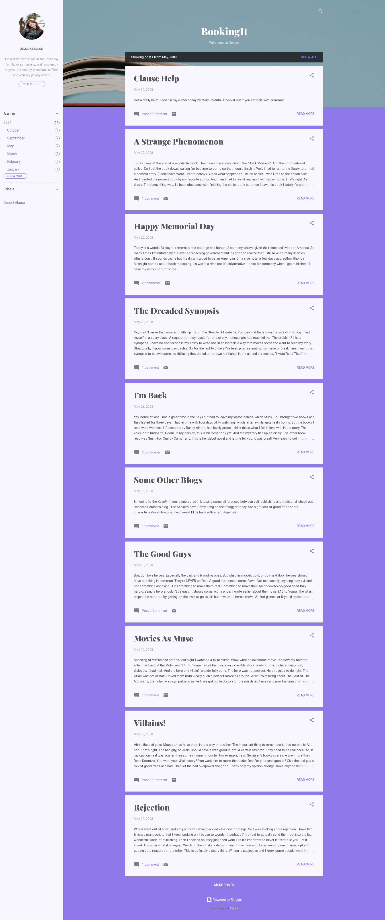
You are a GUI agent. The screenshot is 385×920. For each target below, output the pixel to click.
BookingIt (224, 31)
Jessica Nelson (31, 48)
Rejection (152, 807)
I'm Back (150, 395)
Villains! (150, 722)
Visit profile (31, 84)
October (13, 130)
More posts (224, 885)
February (14, 161)
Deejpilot (233, 908)
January (13, 169)
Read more (305, 114)
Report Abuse (14, 203)
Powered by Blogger (227, 900)
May (10, 146)
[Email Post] (174, 116)
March (12, 154)
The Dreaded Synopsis (176, 310)
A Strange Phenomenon (178, 141)
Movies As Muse (163, 638)
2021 (8, 122)
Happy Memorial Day (174, 226)
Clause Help (156, 78)
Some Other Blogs (168, 479)
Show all (309, 57)
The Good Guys (162, 553)
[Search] (320, 12)
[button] (311, 76)
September (16, 138)
